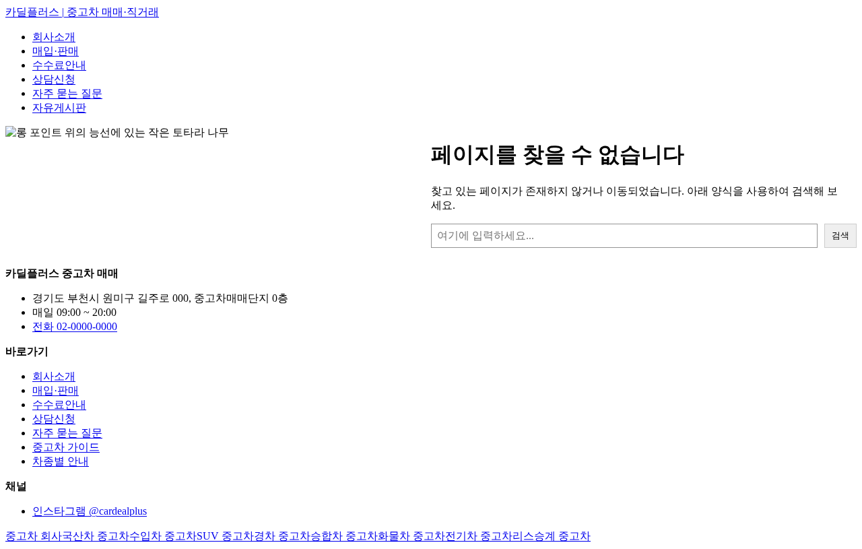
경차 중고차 (282, 536)
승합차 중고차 (344, 536)
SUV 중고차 (225, 536)
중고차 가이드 (66, 447)
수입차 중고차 (163, 536)
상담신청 (53, 79)
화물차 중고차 (411, 536)
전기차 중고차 (478, 536)
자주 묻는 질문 (67, 93)
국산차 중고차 (95, 536)
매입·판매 (55, 51)
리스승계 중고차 (551, 536)
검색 (840, 235)
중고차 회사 (33, 536)
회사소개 (53, 36)
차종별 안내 (60, 461)
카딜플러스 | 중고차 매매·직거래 (82, 12)
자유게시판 (59, 107)
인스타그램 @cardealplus (89, 511)
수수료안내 (59, 65)
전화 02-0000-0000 (74, 326)
